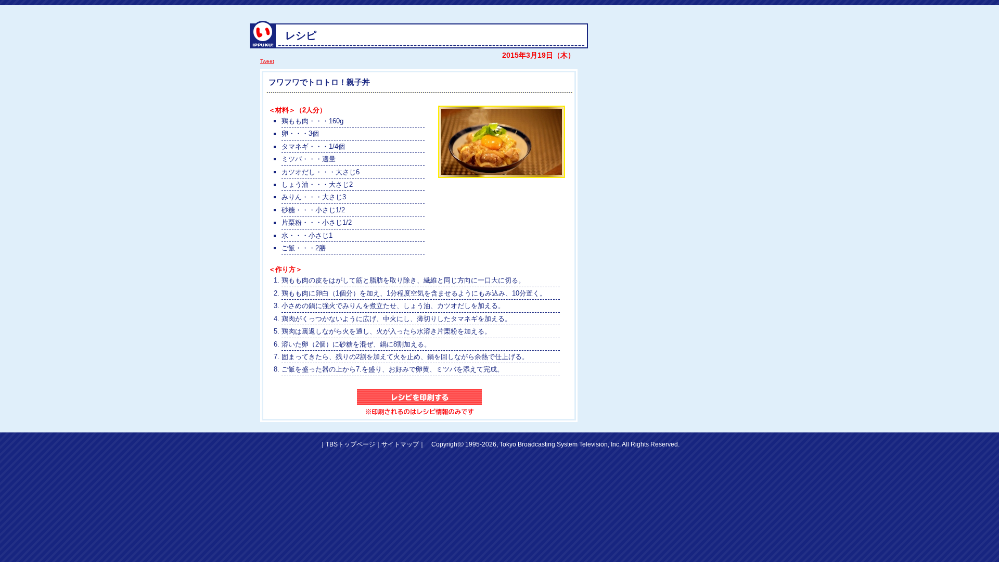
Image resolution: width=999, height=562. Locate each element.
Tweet (267, 61)
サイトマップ (400, 444)
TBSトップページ (350, 444)
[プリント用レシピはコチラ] (419, 403)
